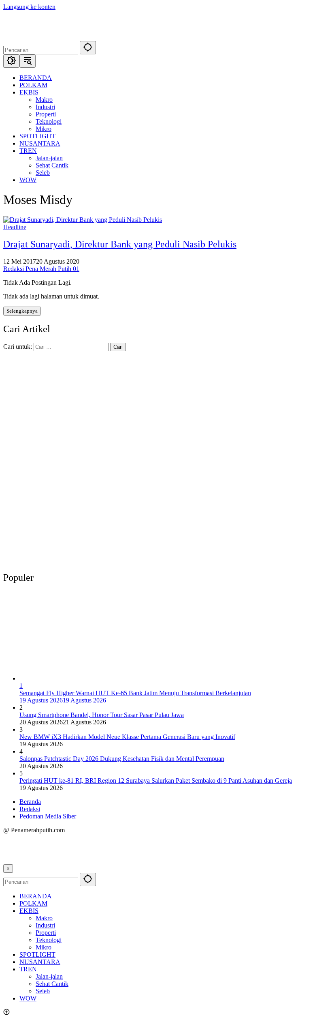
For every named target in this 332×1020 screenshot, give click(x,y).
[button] (88, 47)
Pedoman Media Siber (47, 816)
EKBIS (28, 910)
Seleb (43, 991)
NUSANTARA (39, 961)
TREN (28, 969)
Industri (45, 925)
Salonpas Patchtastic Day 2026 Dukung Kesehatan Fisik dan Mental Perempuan (121, 758)
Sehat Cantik (52, 983)
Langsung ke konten (29, 6)
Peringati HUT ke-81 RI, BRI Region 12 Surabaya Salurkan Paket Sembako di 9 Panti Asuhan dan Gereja (155, 780)
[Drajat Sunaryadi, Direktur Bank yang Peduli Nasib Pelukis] (82, 219)
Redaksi (29, 808)
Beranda (30, 801)
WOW (27, 998)
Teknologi (49, 939)
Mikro (43, 947)
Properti (46, 932)
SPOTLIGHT (37, 954)
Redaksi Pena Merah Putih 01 (41, 268)
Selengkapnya (22, 311)
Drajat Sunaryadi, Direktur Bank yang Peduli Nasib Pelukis (119, 244)
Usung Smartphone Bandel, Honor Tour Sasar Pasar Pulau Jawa (101, 714)
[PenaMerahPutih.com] (114, 37)
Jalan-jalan (49, 976)
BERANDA (35, 896)
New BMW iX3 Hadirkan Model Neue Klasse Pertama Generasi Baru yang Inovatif (127, 736)
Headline (14, 226)
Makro (44, 918)
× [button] (8, 868)
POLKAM (33, 903)
